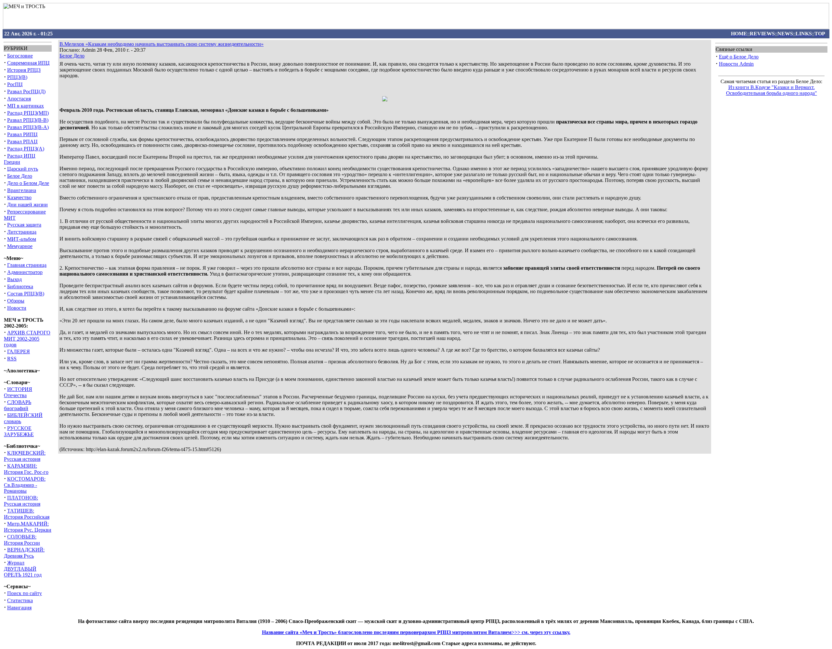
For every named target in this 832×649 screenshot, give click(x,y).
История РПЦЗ (24, 70)
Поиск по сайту (24, 593)
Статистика (20, 600)
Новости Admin (736, 64)
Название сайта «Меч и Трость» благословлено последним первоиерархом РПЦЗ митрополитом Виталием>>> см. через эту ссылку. (416, 632)
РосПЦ (15, 84)
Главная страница (26, 265)
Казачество (19, 197)
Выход (14, 279)
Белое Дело (19, 176)
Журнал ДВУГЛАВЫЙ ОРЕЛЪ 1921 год (23, 569)
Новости (16, 308)
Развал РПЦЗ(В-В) (27, 120)
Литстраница (21, 232)
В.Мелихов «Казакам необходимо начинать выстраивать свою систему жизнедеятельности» (161, 44)
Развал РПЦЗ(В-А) (28, 127)
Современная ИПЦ (28, 63)
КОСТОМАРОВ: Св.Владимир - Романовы (25, 485)
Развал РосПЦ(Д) (26, 91)
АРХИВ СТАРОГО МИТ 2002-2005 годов (27, 338)
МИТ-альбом (21, 239)
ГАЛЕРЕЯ (18, 351)
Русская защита (24, 224)
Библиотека (20, 286)
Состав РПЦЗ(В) (25, 293)
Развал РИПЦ (22, 134)
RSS (12, 358)
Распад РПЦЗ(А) (25, 148)
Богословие (20, 55)
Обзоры (15, 301)
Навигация (19, 607)
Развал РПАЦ (22, 141)
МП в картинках (25, 106)
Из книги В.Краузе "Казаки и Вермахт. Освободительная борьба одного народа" (771, 90)
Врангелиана (21, 190)
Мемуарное (19, 246)
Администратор (25, 272)
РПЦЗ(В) (17, 77)
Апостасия (19, 98)
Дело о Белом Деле (28, 183)
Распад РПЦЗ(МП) (28, 113)
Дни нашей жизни (27, 204)
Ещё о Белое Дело (739, 56)
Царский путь (22, 169)
